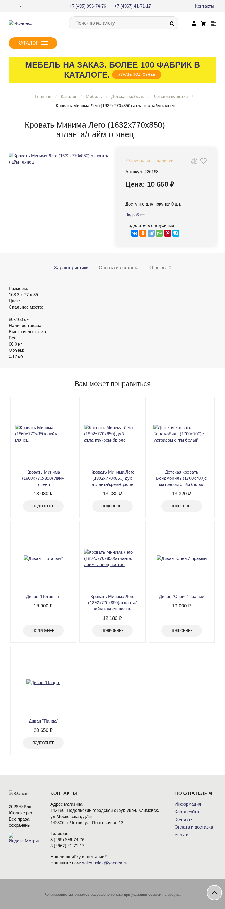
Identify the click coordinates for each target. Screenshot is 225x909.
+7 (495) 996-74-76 (87, 6)
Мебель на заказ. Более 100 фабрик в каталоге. (112, 69)
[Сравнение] (194, 160)
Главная (43, 96)
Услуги (181, 834)
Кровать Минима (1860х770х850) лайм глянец (43, 478)
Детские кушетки (171, 96)
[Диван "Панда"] (43, 682)
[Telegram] (151, 233)
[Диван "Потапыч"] (43, 558)
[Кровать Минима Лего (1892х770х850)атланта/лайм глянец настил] (112, 558)
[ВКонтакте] (134, 233)
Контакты (204, 6)
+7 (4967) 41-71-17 (132, 6)
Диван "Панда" (43, 720)
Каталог (68, 96)
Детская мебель (127, 96)
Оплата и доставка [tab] (119, 267)
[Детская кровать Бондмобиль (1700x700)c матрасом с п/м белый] (181, 433)
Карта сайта (187, 811)
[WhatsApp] (159, 233)
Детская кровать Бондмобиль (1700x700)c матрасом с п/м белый (181, 478)
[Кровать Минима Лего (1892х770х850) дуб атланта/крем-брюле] (112, 433)
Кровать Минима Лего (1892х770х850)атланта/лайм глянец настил (112, 602)
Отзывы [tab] (160, 267)
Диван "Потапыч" (43, 596)
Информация (188, 804)
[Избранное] (203, 160)
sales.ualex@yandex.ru (104, 862)
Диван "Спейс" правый (181, 596)
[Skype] (175, 233)
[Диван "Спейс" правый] (181, 558)
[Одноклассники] (142, 233)
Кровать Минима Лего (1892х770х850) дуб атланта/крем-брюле (112, 478)
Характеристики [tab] (71, 267)
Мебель (94, 96)
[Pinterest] (167, 233)
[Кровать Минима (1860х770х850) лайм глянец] (43, 433)
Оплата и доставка (194, 826)
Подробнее (135, 215)
